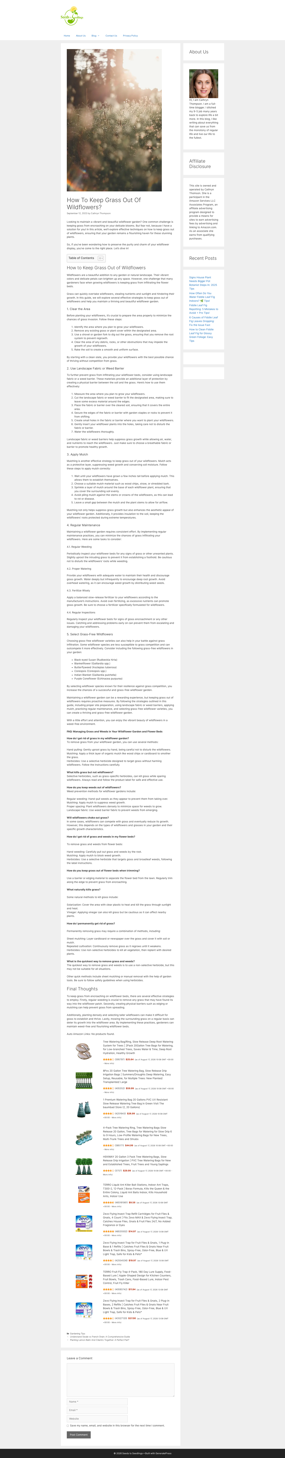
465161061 (121, 1202)
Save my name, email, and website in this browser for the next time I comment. (117, 1425)
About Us (81, 35)
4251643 (120, 1113)
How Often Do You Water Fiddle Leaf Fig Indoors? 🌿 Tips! (202, 297)
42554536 (121, 1260)
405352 (120, 1088)
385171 (119, 1145)
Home (67, 35)
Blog (94, 35)
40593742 (121, 1289)
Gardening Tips (77, 1333)
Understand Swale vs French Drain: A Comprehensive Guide (100, 1336)
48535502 (121, 1231)
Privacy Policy (130, 35)
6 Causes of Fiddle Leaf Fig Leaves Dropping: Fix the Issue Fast (203, 321)
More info (108, 1063)
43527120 (121, 1318)
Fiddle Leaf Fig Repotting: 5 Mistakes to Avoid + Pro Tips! (203, 309)
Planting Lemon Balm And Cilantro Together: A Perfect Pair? (99, 1340)
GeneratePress (163, 1453)
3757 (118, 1170)
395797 (120, 1059)
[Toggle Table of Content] (99, 258)
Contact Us (111, 35)
